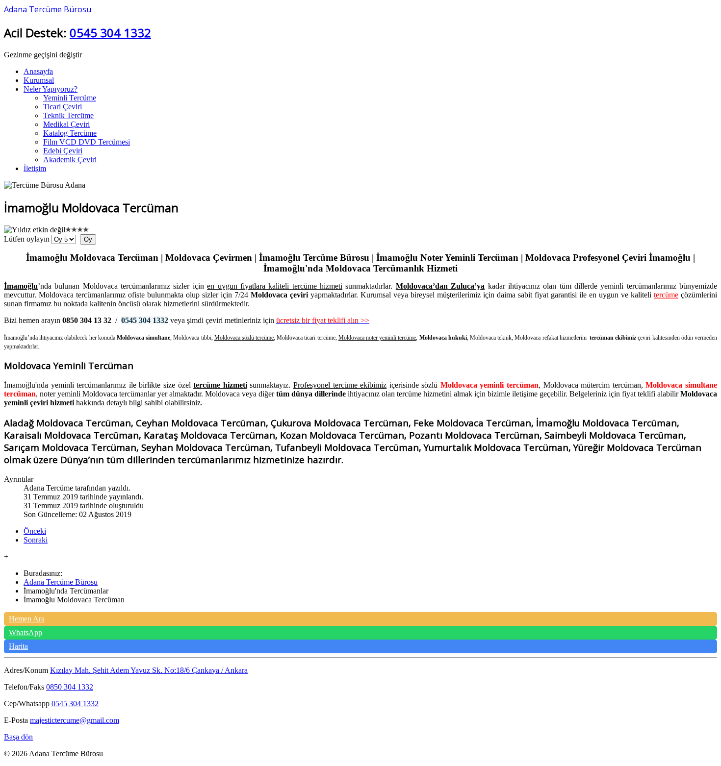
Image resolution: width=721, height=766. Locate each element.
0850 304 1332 (69, 687)
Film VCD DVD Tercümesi (86, 142)
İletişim (35, 168)
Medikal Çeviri (66, 124)
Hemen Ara (27, 619)
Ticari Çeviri (62, 106)
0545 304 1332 (110, 33)
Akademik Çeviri (70, 159)
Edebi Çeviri (62, 151)
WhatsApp (25, 632)
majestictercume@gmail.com (74, 720)
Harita (18, 646)
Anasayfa (38, 71)
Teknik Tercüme (68, 115)
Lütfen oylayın (27, 239)
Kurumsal (39, 80)
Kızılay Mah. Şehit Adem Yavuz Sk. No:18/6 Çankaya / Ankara (149, 670)
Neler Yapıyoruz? (50, 89)
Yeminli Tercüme (69, 98)
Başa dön (18, 737)
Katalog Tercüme (70, 133)
